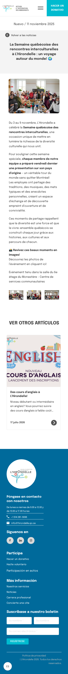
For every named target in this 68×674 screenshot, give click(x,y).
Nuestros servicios (18, 586)
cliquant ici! (39, 264)
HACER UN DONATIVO (57, 8)
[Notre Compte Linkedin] (20, 540)
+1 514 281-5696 (19, 517)
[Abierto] (37, 8)
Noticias (11, 592)
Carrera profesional (19, 597)
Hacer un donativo (18, 559)
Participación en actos (22, 570)
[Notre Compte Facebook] (10, 540)
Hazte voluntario (16, 564)
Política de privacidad (34, 656)
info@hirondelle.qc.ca (23, 523)
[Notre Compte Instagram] (31, 540)
